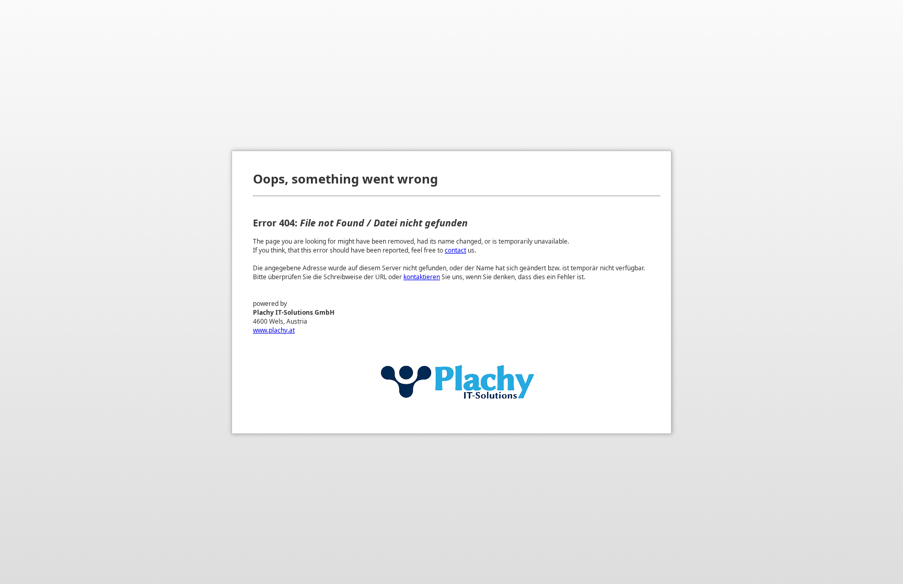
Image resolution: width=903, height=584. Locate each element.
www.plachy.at (274, 330)
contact (455, 250)
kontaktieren (421, 276)
